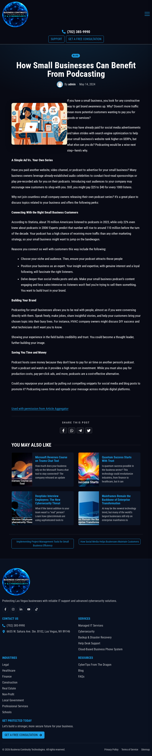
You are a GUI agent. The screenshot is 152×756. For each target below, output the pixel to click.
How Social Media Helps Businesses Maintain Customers (109, 541)
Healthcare (8, 670)
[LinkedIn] (21, 609)
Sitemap (145, 749)
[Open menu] (147, 14)
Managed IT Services (90, 625)
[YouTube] (29, 609)
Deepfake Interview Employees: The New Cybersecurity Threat (47, 499)
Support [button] (56, 39)
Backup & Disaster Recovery (95, 637)
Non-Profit (8, 694)
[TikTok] (36, 609)
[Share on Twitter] (88, 430)
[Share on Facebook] (63, 430)
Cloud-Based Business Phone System (100, 649)
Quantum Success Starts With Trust (116, 459)
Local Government (13, 700)
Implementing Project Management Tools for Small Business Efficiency (42, 543)
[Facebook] (5, 609)
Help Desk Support (89, 643)
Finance (7, 676)
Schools (6, 712)
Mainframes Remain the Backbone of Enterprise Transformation (116, 499)
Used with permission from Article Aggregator (39, 408)
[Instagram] (13, 609)
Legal (5, 664)
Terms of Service (129, 749)
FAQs (81, 676)
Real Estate (9, 688)
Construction (9, 682)
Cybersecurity (86, 631)
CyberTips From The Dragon (94, 664)
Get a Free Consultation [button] (84, 39)
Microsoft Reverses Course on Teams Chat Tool (51, 459)
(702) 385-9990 (78, 31)
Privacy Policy (111, 749)
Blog (75, 55)
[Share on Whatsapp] (71, 430)
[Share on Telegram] (80, 430)
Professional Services (15, 706)
